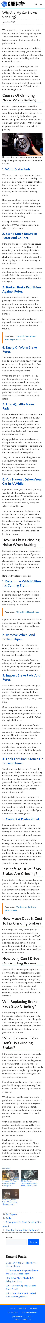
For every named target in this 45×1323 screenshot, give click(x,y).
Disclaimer (33, 1309)
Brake (8, 1218)
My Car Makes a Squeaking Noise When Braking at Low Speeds (29, 1183)
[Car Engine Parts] (13, 4)
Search (9, 1237)
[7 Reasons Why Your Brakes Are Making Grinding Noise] (10, 1175)
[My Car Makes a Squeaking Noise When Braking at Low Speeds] (29, 1175)
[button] (35, 4)
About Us (12, 1309)
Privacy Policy (13, 1312)
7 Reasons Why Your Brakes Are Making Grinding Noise (9, 1183)
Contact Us (22, 1309)
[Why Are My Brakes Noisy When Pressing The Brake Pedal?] (10, 1194)
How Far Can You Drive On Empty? (22, 1230)
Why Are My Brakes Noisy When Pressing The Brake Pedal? (9, 1202)
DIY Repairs (11, 1214)
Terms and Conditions (29, 1312)
